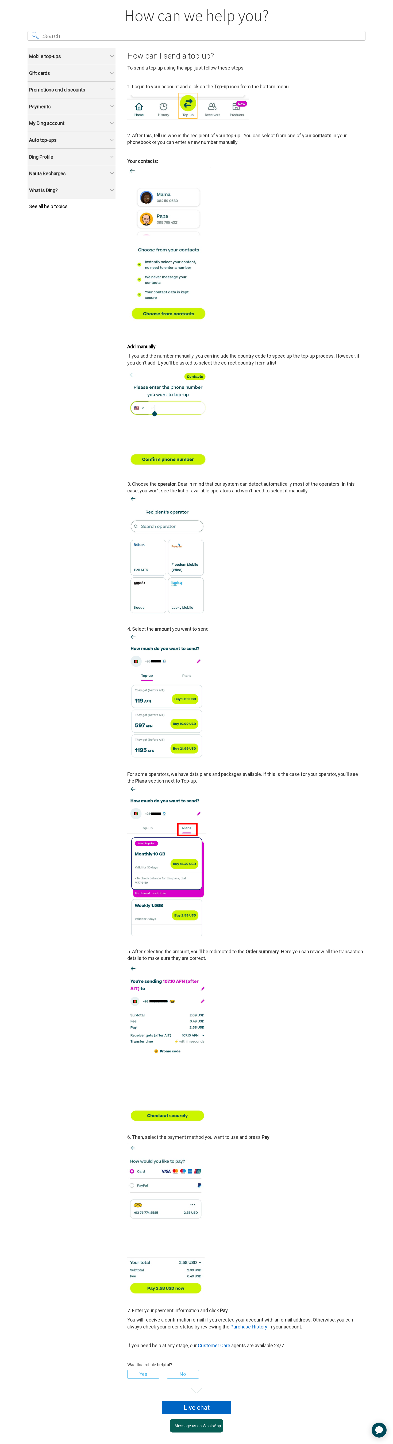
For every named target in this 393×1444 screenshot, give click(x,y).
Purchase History (248, 1327)
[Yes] (143, 1374)
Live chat (197, 1407)
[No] (183, 1374)
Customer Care (214, 1345)
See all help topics (48, 206)
